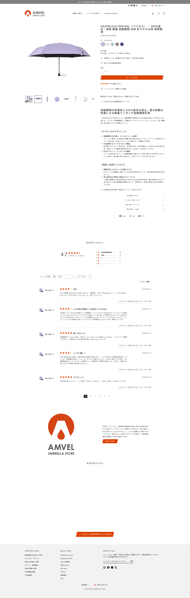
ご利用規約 (28, 575)
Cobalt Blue (122, 44)
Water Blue (112, 44)
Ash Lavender (103, 44)
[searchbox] (46, 276)
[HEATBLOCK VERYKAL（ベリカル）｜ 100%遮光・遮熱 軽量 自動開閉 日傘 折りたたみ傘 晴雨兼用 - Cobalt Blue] (47, 515)
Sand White (108, 44)
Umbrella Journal (110, 13)
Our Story (110, 441)
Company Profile (66, 558)
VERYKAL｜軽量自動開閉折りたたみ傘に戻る (96, 534)
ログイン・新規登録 (31, 565)
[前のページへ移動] (81, 396)
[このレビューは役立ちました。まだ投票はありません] (145, 301)
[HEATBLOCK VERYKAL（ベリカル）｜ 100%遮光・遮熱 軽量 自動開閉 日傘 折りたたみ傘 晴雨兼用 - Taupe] (44, 515)
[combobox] (65, 276)
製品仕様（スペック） (133, 205)
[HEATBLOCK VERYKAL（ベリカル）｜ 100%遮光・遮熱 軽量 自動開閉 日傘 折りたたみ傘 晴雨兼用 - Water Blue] (41, 515)
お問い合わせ (64, 565)
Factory (63, 572)
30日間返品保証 (30, 572)
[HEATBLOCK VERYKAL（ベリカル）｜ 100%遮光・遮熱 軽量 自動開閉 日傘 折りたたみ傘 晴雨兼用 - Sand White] (39, 515)
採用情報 (63, 575)
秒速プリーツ (124, 189)
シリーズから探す (93, 13)
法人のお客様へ (65, 562)
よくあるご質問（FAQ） (132, 200)
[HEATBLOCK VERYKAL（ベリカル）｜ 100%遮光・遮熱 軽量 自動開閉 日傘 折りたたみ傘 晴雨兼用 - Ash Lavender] (36, 515)
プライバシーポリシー (32, 558)
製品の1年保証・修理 (32, 562)
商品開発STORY (133, 196)
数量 (102, 68)
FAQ (61, 578)
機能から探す (78, 13)
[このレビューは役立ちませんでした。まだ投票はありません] (149, 301)
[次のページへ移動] (109, 396)
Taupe (117, 44)
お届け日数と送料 (30, 568)
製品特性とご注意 (133, 209)
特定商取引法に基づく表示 (33, 555)
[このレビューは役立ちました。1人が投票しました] (145, 370)
